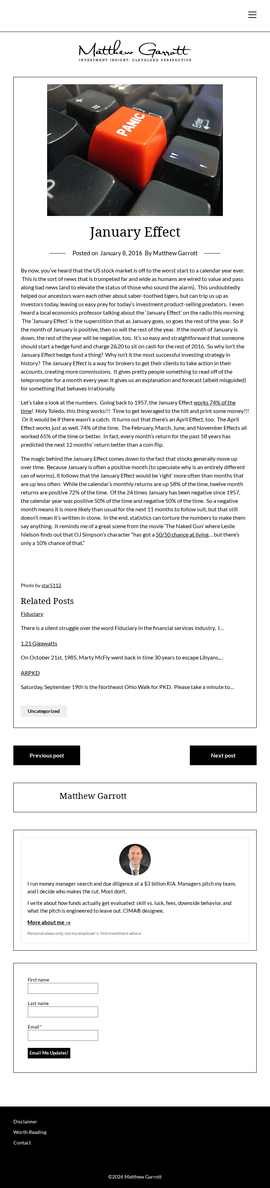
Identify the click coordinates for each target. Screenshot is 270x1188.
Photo (27, 585)
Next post (223, 755)
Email (35, 1027)
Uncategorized (44, 711)
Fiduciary (32, 613)
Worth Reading (29, 1132)
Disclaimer (25, 1121)
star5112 (51, 585)
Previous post (47, 755)
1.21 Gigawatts (39, 643)
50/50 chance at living (182, 534)
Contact (22, 1143)
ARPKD (30, 672)
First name (38, 980)
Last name (38, 1003)
